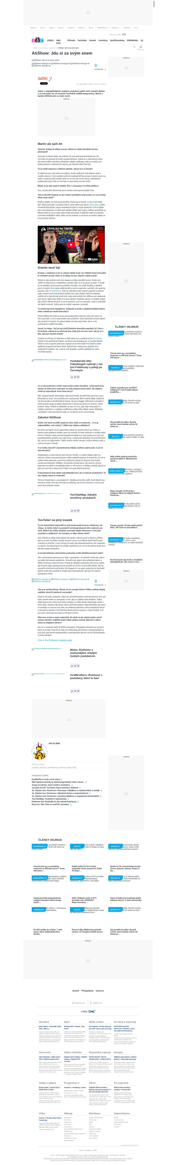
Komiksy (103, 40)
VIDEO (50, 40)
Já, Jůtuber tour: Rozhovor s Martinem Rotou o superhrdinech (60, 793)
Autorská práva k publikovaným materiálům (56, 1158)
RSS (95, 1150)
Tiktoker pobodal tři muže (46, 1129)
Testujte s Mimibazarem (96, 1117)
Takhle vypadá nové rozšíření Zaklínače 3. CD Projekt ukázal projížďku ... (123, 1093)
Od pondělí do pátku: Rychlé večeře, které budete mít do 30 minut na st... (124, 1063)
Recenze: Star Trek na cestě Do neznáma (50, 804)
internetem (94, 205)
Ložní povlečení (93, 1136)
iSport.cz (61, 27)
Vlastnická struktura (69, 1160)
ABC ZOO (58, 41)
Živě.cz (91, 27)
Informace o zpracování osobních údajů (114, 1158)
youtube (35, 768)
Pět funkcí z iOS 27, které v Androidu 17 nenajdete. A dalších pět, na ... (74, 1073)
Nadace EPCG (106, 1059)
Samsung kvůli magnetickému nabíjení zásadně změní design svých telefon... (75, 1069)
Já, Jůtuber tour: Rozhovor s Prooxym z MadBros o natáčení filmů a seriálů (66, 790)
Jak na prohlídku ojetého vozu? (73, 1129)
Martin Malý (72, 768)
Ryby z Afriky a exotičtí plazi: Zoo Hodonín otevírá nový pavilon (123, 1097)
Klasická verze (79, 1003)
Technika (82, 40)
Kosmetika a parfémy (95, 1129)
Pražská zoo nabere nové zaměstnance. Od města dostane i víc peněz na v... (100, 1032)
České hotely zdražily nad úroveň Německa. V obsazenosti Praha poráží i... (100, 1063)
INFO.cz (46, 1029)
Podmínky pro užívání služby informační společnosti (86, 1158)
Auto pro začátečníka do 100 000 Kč (74, 1133)
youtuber (43, 768)
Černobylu (97, 338)
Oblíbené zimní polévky (122, 1057)
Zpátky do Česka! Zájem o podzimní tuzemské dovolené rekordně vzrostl (49, 1101)
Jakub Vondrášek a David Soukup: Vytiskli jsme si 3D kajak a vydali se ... (50, 1093)
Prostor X (42, 1118)
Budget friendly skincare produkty (74, 1090)
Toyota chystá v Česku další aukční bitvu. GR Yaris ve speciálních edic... (49, 1067)
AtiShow (62, 768)
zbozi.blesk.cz (68, 1126)
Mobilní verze (97, 1003)
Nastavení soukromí (56, 1160)
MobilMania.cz (102, 27)
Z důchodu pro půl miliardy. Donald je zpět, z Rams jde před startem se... (74, 1036)
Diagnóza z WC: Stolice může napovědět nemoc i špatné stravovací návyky (100, 1099)
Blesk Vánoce (44, 1026)
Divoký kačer (55, 1087)
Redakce (89, 1150)
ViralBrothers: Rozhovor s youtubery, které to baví (86, 677)
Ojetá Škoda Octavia (70, 1138)
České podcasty (119, 1120)
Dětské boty (92, 1133)
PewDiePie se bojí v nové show (46, 779)
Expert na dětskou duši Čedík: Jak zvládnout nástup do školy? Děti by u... (50, 1032)
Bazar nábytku (93, 1138)
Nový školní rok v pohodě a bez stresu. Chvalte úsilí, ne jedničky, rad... (125, 1038)
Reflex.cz (82, 27)
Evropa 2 (116, 1126)
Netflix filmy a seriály (46, 1090)
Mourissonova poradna (122, 1087)
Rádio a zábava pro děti (121, 1122)
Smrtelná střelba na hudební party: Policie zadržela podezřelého (99, 1040)
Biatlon (78, 1026)
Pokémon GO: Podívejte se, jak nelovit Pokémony (54, 802)
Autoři (75, 990)
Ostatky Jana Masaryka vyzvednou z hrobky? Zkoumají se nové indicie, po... (50, 1036)
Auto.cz (51, 27)
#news (83, 1087)
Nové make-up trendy (104, 1029)
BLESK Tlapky (44, 1087)
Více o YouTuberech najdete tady (55, 640)
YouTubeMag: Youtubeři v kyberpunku (49, 799)
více (135, 27)
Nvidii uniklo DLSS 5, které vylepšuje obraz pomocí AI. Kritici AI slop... (74, 1065)
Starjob (116, 1117)
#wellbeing (76, 1087)
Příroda (71, 40)
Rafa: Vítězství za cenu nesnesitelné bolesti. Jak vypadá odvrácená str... (49, 1040)
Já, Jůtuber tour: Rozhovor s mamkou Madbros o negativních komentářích (65, 796)
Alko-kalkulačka (44, 1057)
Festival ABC (126, 1090)
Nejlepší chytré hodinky (72, 1057)
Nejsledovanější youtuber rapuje (48, 1127)
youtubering (53, 768)
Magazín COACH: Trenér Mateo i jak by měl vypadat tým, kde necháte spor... (74, 1040)
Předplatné (87, 990)
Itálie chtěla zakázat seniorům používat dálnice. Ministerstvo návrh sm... (50, 1063)
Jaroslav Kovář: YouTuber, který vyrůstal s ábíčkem (55, 788)
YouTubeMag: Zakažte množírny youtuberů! (83, 496)
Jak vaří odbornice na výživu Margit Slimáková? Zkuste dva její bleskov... (124, 1067)
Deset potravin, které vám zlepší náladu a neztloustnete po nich (98, 1103)
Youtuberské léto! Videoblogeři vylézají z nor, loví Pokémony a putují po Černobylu (86, 365)
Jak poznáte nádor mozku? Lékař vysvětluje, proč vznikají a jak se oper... (100, 1095)
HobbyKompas (68, 1131)
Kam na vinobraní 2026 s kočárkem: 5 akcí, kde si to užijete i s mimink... (125, 1042)
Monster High (93, 1120)
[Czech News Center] (92, 1011)
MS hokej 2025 (69, 1026)
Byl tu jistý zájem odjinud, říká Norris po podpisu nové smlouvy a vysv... (50, 1071)
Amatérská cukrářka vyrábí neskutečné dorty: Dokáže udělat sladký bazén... (123, 1071)
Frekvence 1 (117, 1124)
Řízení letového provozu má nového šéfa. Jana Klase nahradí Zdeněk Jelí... (100, 1071)
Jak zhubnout (93, 1026)
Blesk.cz (33, 27)
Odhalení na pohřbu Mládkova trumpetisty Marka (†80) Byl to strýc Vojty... (99, 1036)
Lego (90, 1124)
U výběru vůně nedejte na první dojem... (123, 1034)
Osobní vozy (68, 1122)
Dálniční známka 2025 (51, 1059)
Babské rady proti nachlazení (99, 1090)
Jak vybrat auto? (69, 1140)
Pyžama (91, 1126)
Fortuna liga (43, 1120)
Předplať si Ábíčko (115, 35)
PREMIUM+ (132, 40)
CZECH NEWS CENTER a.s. (73, 1155)
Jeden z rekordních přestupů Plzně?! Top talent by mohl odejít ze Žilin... (75, 1032)
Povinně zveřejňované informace (116, 1160)
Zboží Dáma (67, 1124)
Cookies (129, 1158)
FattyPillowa (56, 291)
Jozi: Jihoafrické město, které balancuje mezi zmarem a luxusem (50, 1097)
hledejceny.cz (68, 1117)
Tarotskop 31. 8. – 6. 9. (70, 1093)
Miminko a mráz (129, 1029)
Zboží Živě (67, 1120)
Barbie (91, 1122)
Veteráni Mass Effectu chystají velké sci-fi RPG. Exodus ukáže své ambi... (125, 1101)
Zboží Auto (67, 1136)
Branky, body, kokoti (54, 1118)
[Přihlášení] (141, 46)
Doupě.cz (71, 27)
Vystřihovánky (117, 40)
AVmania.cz (115, 27)
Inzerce (100, 990)
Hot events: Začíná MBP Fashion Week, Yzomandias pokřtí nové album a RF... (75, 1096)
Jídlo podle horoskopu (128, 1059)
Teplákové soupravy (95, 1131)
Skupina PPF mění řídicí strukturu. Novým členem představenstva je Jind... (99, 1067)
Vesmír (92, 40)
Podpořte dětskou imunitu (98, 1087)
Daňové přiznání (94, 1057)
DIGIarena (126, 27)
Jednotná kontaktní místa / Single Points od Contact (91, 1160)
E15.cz (42, 27)
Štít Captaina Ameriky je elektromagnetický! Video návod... (58, 782)
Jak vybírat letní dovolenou (123, 1031)
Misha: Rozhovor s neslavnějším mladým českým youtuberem (83, 653)
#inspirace (68, 1087)
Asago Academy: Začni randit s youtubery (51, 785)
